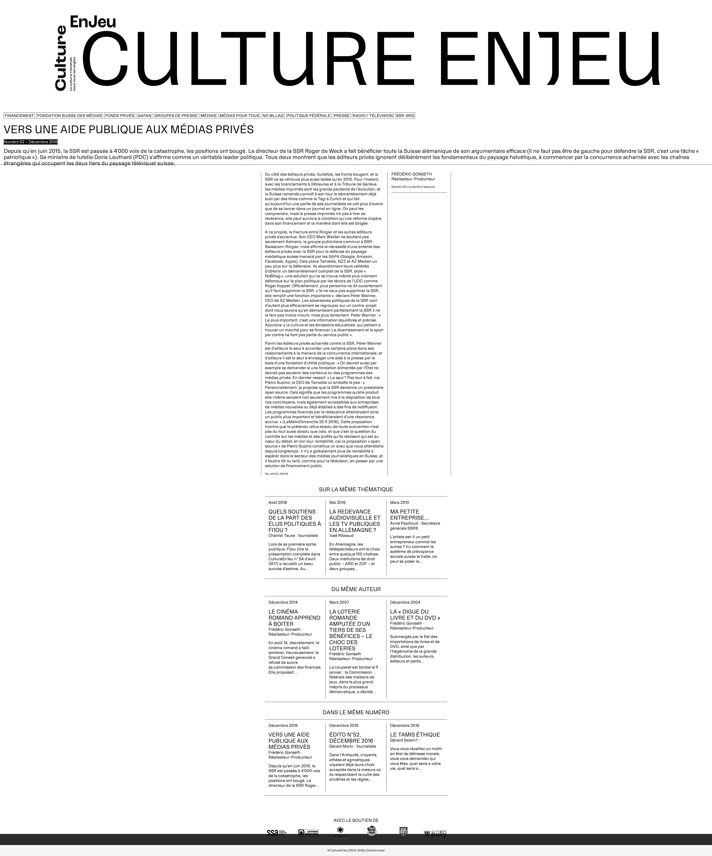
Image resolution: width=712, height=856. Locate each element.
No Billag (273, 115)
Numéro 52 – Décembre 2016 (31, 142)
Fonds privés (119, 115)
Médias (208, 115)
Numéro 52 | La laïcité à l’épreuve (413, 187)
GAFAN (144, 115)
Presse (342, 115)
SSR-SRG (405, 115)
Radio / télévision (373, 115)
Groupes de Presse (176, 115)
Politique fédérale (308, 115)
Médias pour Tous (239, 115)
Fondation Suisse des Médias (69, 115)
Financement (19, 115)
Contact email (375, 850)
